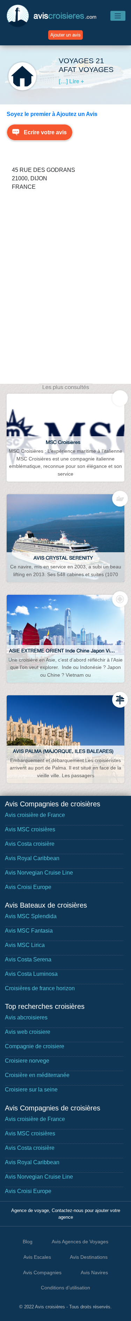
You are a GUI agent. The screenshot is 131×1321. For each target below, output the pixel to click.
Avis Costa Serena (28, 959)
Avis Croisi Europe (28, 887)
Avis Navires (94, 1272)
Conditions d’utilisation (65, 1287)
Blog (27, 1241)
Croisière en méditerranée (37, 1075)
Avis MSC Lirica (25, 945)
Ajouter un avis (65, 35)
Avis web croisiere (27, 1032)
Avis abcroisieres (26, 1017)
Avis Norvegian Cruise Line (39, 873)
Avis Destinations (89, 1257)
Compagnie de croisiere (34, 1046)
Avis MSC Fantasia (29, 931)
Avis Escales (37, 1257)
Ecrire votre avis (45, 132)
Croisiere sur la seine (31, 1090)
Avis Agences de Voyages (80, 1241)
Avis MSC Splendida (31, 916)
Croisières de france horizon (40, 988)
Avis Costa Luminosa (31, 974)
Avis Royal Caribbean (32, 858)
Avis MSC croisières (30, 829)
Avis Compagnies (42, 1272)
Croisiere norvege (27, 1061)
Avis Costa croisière (29, 844)
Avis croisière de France (35, 815)
